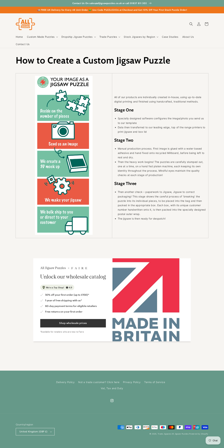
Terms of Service (154, 382)
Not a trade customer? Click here (98, 382)
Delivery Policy (65, 382)
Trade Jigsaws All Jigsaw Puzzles (173, 434)
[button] (42, 37)
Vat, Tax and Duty (112, 388)
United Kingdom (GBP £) (33, 431)
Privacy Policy (132, 382)
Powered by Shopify (198, 434)
